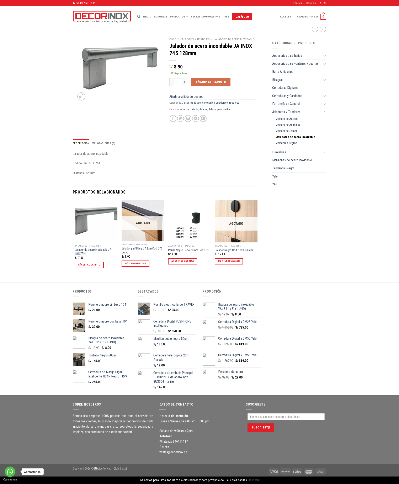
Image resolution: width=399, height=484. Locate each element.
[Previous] (75, 237)
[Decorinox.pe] (102, 17)
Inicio (147, 16)
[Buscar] (138, 17)
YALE (275, 184)
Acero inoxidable (189, 109)
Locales (297, 3)
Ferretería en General (286, 104)
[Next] (257, 237)
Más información (135, 263)
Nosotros (160, 16)
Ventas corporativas (205, 16)
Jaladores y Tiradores (286, 112)
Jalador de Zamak (286, 131)
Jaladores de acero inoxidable (295, 137)
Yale (226, 16)
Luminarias (279, 152)
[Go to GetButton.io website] (10, 479)
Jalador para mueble (219, 109)
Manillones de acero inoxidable (292, 160)
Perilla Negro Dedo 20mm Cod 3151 (189, 250)
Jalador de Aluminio (288, 125)
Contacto (311, 3)
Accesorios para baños (287, 56)
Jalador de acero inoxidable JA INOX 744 (93, 252)
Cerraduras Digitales (285, 88)
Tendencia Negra (283, 168)
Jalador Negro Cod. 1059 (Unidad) (235, 250)
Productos (177, 16)
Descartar (254, 480)
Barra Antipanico (282, 72)
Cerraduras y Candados (287, 96)
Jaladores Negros (286, 143)
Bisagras (277, 80)
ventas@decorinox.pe (173, 452)
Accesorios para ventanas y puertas (295, 64)
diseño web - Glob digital (112, 468)
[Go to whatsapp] (10, 472)
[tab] (81, 143)
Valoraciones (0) (103, 143)
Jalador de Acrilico (287, 119)
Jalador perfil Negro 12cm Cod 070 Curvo (142, 250)
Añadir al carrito (211, 82)
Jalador (203, 109)
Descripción (81, 143)
